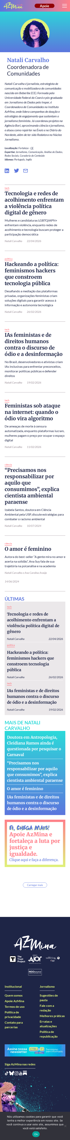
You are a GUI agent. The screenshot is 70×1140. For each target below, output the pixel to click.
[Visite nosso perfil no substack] (25, 1074)
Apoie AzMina (14, 1001)
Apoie (44, 6)
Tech (7, 188)
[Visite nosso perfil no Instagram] (16, 1074)
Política (8, 258)
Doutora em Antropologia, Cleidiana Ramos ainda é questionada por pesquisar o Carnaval (34, 746)
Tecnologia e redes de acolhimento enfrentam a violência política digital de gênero (33, 623)
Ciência (8, 464)
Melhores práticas (52, 1016)
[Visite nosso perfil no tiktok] (7, 1074)
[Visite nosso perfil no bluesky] (11, 1074)
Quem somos (14, 995)
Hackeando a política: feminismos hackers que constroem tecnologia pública (30, 661)
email (28, 170)
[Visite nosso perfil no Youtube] (20, 1074)
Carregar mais (35, 885)
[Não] (65, 1126)
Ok (36, 1134)
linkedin (9, 170)
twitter (18, 170)
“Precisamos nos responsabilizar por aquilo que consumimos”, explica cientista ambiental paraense (35, 772)
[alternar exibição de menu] (64, 6)
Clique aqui (18, 860)
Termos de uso (14, 1006)
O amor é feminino (25, 788)
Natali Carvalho (15, 638)
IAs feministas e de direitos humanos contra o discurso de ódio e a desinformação (33, 696)
